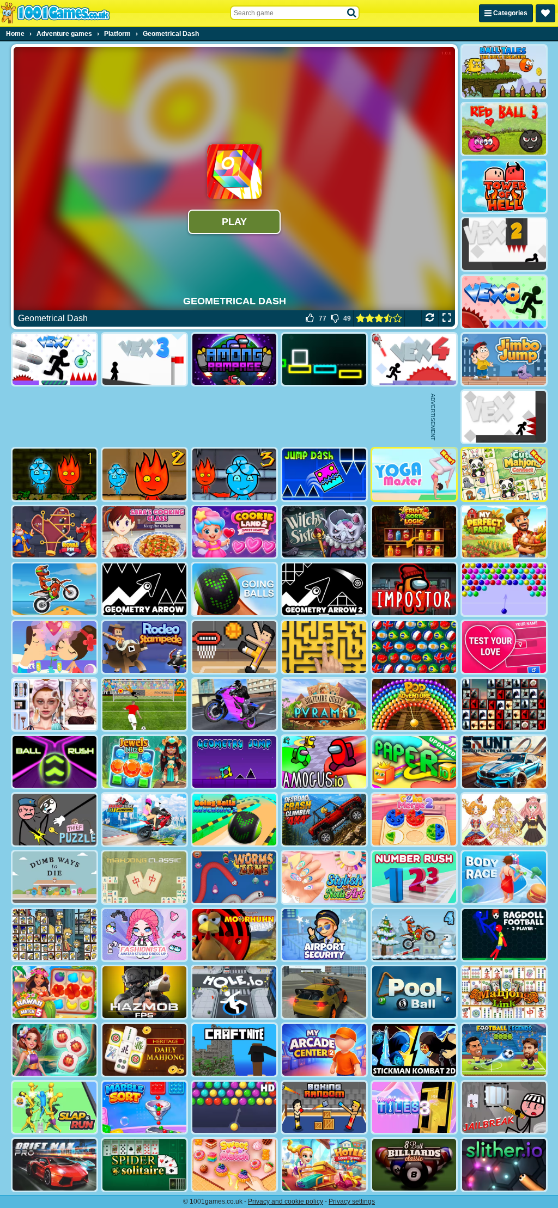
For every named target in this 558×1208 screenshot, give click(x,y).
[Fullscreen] (446, 318)
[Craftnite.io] (234, 1049)
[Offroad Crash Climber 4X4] (324, 819)
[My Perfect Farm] (504, 532)
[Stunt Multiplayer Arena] (504, 761)
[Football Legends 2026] (504, 1049)
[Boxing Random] (324, 1107)
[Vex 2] (504, 244)
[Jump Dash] (324, 474)
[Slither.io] (504, 1164)
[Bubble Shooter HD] (234, 1107)
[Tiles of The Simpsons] (54, 934)
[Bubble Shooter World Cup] (414, 647)
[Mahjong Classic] (144, 877)
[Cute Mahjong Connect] (504, 474)
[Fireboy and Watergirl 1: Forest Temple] (54, 474)
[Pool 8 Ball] (414, 992)
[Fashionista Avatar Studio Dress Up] (144, 934)
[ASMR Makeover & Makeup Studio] (54, 704)
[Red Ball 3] (504, 129)
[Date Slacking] (54, 647)
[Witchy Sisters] (324, 532)
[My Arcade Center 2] (324, 1049)
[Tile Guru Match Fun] (54, 1049)
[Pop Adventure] (414, 704)
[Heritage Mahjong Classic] (144, 1049)
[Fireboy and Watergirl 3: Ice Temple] (234, 474)
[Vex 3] (144, 359)
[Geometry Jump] (234, 761)
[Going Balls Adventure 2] (234, 819)
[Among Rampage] (234, 359)
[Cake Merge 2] (414, 819)
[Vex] (504, 416)
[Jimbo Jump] (504, 359)
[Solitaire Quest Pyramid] (324, 704)
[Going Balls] (234, 589)
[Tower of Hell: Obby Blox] (504, 186)
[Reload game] (429, 318)
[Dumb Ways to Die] (54, 877)
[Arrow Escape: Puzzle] (324, 647)
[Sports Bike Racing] (234, 704)
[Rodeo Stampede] (144, 647)
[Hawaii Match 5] (54, 992)
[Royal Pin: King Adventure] (54, 532)
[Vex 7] (54, 359)
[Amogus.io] (324, 761)
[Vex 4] (414, 359)
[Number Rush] (414, 877)
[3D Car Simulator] (324, 992)
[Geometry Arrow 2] (324, 589)
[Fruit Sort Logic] (414, 532)
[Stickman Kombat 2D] (414, 1049)
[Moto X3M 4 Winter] (414, 934)
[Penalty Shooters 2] (144, 704)
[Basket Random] (234, 647)
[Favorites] (545, 13)
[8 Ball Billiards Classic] (414, 1164)
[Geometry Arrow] (144, 589)
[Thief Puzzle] (54, 819)
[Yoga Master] (414, 474)
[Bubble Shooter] (504, 589)
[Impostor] (414, 589)
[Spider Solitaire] (144, 1164)
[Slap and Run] (54, 1107)
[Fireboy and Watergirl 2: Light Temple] (144, 474)
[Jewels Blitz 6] (144, 761)
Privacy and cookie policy (285, 1201)
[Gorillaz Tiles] (504, 704)
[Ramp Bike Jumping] (144, 819)
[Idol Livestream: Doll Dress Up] (504, 819)
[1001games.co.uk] (55, 13)
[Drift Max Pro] (54, 1164)
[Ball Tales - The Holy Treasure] (504, 71)
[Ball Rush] (54, 761)
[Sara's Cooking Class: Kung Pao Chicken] (144, 532)
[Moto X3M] (54, 589)
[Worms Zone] (234, 877)
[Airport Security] (324, 934)
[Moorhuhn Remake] (234, 934)
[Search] (352, 13)
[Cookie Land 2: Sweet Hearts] (234, 532)
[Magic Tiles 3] (414, 1107)
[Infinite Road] (324, 359)
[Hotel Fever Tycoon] (324, 1164)
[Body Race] (504, 877)
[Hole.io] (234, 992)
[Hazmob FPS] (144, 992)
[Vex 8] (504, 301)
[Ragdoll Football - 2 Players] (504, 934)
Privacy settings (352, 1201)
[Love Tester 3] (504, 647)
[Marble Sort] (144, 1107)
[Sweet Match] (234, 1164)
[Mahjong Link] (504, 992)
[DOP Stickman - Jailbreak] (504, 1107)
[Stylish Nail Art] (324, 877)
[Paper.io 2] (414, 761)
